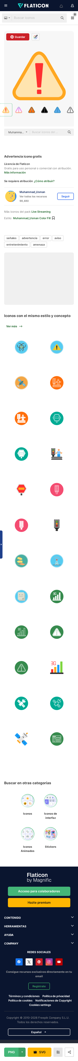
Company (11, 943)
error (46, 238)
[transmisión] (57, 561)
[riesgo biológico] (21, 347)
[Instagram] (49, 961)
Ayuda (9, 935)
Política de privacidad (56, 996)
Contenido (12, 917)
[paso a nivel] (57, 383)
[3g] (57, 597)
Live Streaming (41, 211)
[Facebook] (19, 961)
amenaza (39, 244)
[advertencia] (57, 632)
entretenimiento (17, 244)
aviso (57, 238)
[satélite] (21, 383)
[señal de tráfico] (57, 418)
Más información (15, 172)
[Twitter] (29, 961)
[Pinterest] (39, 961)
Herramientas (15, 926)
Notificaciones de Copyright (53, 1000)
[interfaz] (57, 739)
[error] (21, 597)
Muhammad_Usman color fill (32, 218)
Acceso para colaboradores (39, 891)
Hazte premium (39, 902)
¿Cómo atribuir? (44, 181)
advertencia (29, 238)
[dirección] (21, 561)
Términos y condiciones (24, 996)
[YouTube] (59, 961)
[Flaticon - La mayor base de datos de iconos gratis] (33, 5)
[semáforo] (57, 490)
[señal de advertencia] (57, 347)
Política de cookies (20, 1000)
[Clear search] (53, 18)
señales (11, 238)
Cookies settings (40, 1005)
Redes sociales (39, 952)
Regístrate (39, 986)
